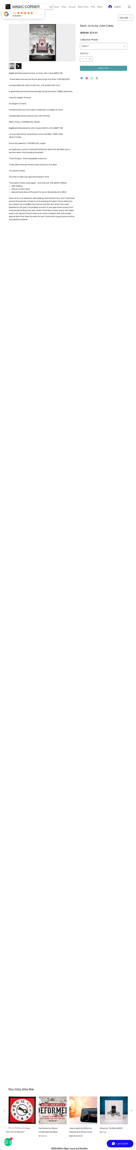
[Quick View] (22, 1110)
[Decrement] (82, 58)
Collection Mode (89, 39)
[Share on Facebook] (81, 78)
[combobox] (103, 46)
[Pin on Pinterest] (86, 78)
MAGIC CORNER (26, 6)
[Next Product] (131, 1110)
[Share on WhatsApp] (91, 78)
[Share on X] (96, 78)
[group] (68, 1118)
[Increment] (90, 58)
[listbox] (125, 18)
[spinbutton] (86, 58)
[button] (72, 7)
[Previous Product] (4, 1110)
